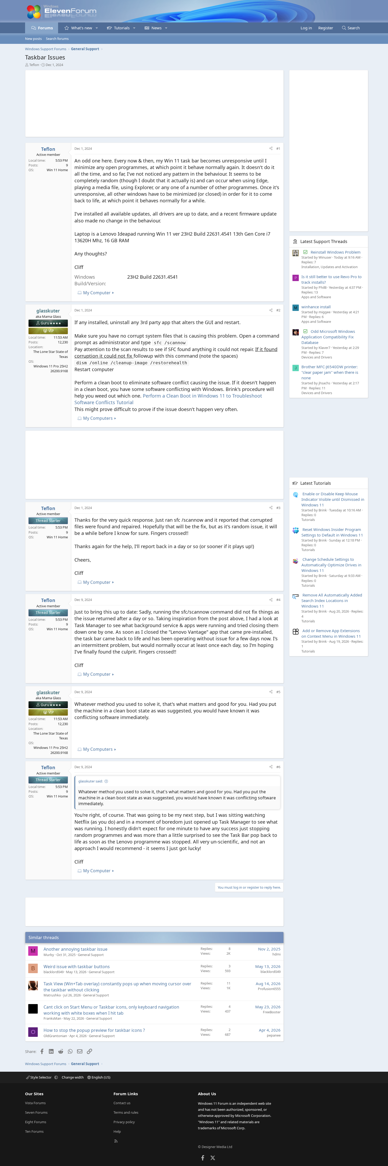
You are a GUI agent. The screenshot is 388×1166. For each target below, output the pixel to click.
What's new (81, 27)
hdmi (276, 954)
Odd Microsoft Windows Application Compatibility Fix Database (328, 336)
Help (117, 1131)
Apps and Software (316, 297)
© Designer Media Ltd (215, 1146)
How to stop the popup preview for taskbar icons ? (94, 1030)
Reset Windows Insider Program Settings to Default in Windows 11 (332, 531)
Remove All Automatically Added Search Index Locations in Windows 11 (331, 600)
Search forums (57, 38)
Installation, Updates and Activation (329, 266)
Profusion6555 (269, 988)
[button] (97, 27)
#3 (278, 507)
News (157, 27)
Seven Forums (36, 1112)
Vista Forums (35, 1102)
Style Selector (41, 1077)
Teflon (34, 64)
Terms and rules (125, 1112)
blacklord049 (54, 971)
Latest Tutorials (315, 483)
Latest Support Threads (323, 241)
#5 (278, 691)
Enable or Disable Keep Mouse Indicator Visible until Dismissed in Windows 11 (332, 499)
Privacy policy (124, 1122)
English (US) (100, 1077)
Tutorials (122, 27)
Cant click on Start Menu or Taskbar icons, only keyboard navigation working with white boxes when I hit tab (111, 1010)
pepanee (274, 1035)
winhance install (316, 306)
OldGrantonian (55, 1035)
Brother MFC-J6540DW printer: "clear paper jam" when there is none (329, 372)
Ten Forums (34, 1131)
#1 (278, 148)
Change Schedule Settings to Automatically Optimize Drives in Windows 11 (331, 565)
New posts (33, 38)
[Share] (271, 148)
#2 (278, 310)
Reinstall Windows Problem (336, 251)
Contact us (121, 1102)
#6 (278, 766)
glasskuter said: (90, 781)
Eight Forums (35, 1122)
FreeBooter (272, 1012)
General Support (91, 954)
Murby (49, 954)
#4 (278, 599)
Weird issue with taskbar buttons (77, 966)
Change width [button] (73, 1077)
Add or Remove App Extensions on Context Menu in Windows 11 (331, 633)
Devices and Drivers (316, 357)
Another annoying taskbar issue (75, 949)
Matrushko (52, 995)
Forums (45, 27)
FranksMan (52, 1018)
